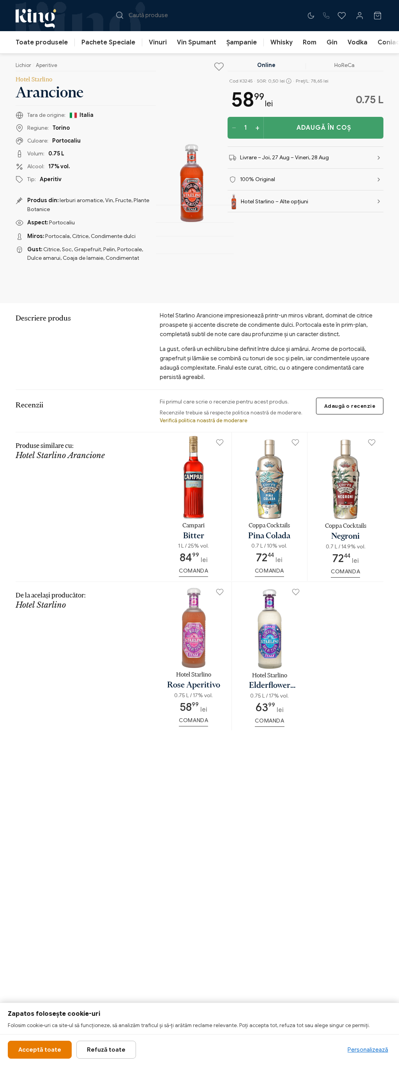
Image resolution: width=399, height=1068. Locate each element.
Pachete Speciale (108, 42)
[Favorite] (342, 15)
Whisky (281, 42)
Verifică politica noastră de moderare (203, 420)
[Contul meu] (359, 15)
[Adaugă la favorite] (219, 67)
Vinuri (158, 42)
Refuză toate (106, 1049)
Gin (332, 42)
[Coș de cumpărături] (377, 15)
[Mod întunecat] (310, 15)
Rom (309, 42)
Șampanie (241, 42)
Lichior (23, 65)
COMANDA (193, 570)
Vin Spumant (196, 42)
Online (266, 65)
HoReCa (344, 65)
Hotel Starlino (34, 79)
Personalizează (368, 1049)
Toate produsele (42, 42)
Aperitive (46, 65)
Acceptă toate (39, 1049)
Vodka (357, 42)
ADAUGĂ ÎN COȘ (324, 128)
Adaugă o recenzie (350, 406)
